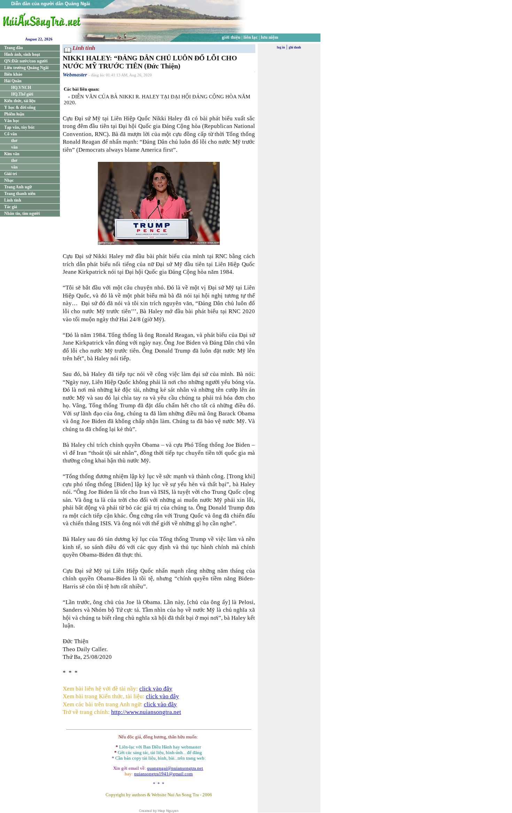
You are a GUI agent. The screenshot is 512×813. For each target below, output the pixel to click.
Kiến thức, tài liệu (20, 100)
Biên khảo (13, 74)
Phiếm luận (14, 114)
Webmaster (75, 74)
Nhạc (9, 180)
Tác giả (10, 206)
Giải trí (10, 173)
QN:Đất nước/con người (25, 61)
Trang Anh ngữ (18, 187)
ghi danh (295, 47)
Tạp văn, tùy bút (19, 127)
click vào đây (155, 688)
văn (14, 147)
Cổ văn (10, 133)
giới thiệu (231, 37)
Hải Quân (13, 80)
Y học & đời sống (20, 107)
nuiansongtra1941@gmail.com (163, 773)
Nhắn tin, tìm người (22, 213)
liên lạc (250, 37)
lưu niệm (269, 37)
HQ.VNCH (21, 87)
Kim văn (12, 153)
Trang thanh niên (20, 193)
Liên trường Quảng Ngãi (26, 67)
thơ (14, 140)
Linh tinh (12, 200)
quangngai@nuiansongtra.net (175, 768)
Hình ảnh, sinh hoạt (22, 54)
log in (281, 47)
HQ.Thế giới (22, 94)
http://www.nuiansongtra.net (146, 712)
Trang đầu (13, 47)
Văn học (11, 120)
